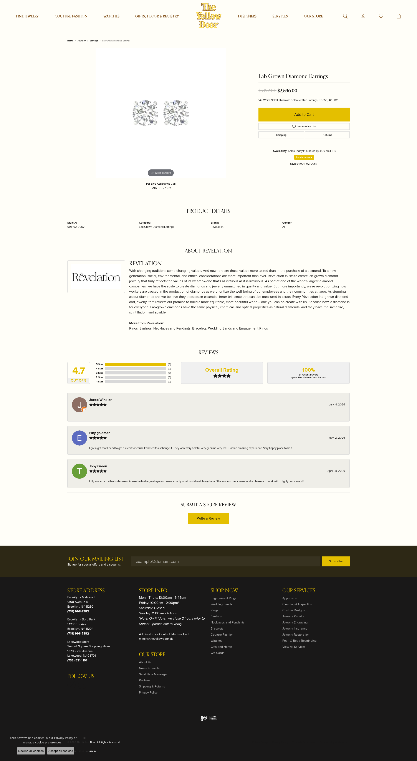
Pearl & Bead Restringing (299, 640)
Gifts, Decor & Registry (157, 16)
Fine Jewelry (27, 16)
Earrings (94, 40)
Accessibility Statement (334, 742)
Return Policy (260, 742)
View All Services (294, 646)
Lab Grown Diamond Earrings (156, 227)
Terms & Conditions (303, 742)
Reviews (145, 680)
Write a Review (208, 518)
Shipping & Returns (152, 686)
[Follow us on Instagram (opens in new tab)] (71, 685)
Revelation (217, 227)
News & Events (149, 668)
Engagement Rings (253, 328)
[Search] (345, 16)
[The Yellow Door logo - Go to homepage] (209, 15)
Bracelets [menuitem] (217, 628)
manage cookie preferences (42, 742)
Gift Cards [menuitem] (217, 652)
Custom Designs (293, 610)
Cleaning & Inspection (297, 604)
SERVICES (280, 16)
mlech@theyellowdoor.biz (156, 638)
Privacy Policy (148, 692)
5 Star (99, 364)
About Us (145, 662)
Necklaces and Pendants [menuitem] (228, 622)
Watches (111, 16)
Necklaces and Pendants (171, 328)
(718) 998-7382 (161, 188)
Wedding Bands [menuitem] (221, 604)
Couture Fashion (71, 16)
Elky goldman (99, 432)
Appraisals (289, 598)
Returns (327, 135)
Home (70, 40)
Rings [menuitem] (214, 610)
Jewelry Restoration (295, 634)
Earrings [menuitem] (216, 616)
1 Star (99, 382)
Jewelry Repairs (293, 616)
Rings (133, 328)
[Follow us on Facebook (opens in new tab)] (82, 685)
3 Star (99, 373)
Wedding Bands (220, 328)
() (169, 364)
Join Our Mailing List (95, 559)
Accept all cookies (60, 751)
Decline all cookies (31, 751)
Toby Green (98, 466)
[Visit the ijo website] (208, 718)
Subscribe (336, 561)
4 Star (99, 369)
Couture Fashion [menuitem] (222, 634)
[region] (161, 113)
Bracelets (199, 328)
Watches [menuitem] (216, 640)
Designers (247, 16)
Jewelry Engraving (295, 622)
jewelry (82, 40)
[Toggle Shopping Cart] (399, 16)
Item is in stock (304, 157)
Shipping (281, 135)
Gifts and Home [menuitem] (221, 646)
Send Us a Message (153, 674)
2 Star (99, 377)
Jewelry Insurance (294, 628)
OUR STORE (313, 16)
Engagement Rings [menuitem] (224, 598)
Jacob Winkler (100, 399)
